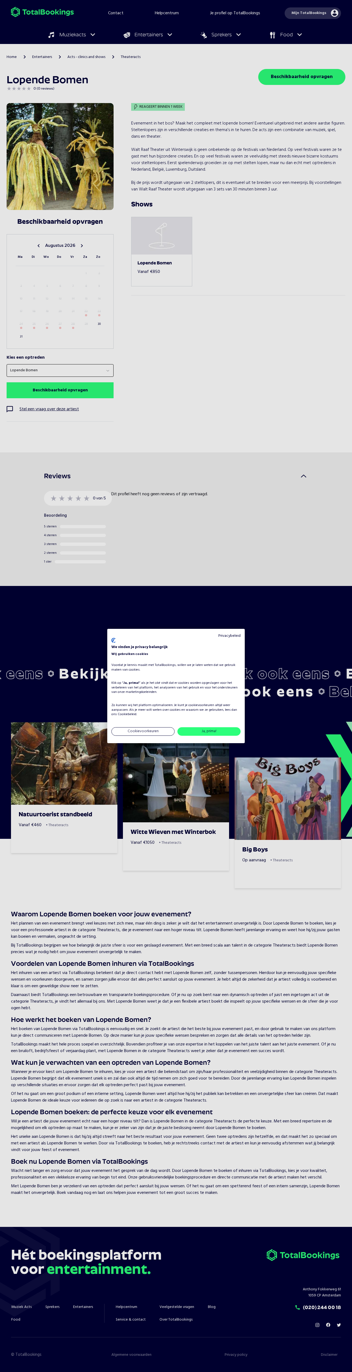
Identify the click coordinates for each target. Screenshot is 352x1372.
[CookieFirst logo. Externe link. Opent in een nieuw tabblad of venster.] (113, 640)
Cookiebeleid (127, 714)
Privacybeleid (229, 636)
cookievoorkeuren (201, 705)
